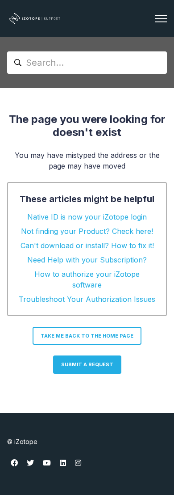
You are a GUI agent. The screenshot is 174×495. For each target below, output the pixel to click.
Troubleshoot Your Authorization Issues (87, 299)
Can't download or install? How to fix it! (87, 245)
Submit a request (87, 364)
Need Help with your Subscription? (87, 259)
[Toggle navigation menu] (161, 18)
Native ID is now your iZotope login (87, 216)
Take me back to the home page (87, 336)
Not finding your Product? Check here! (87, 231)
